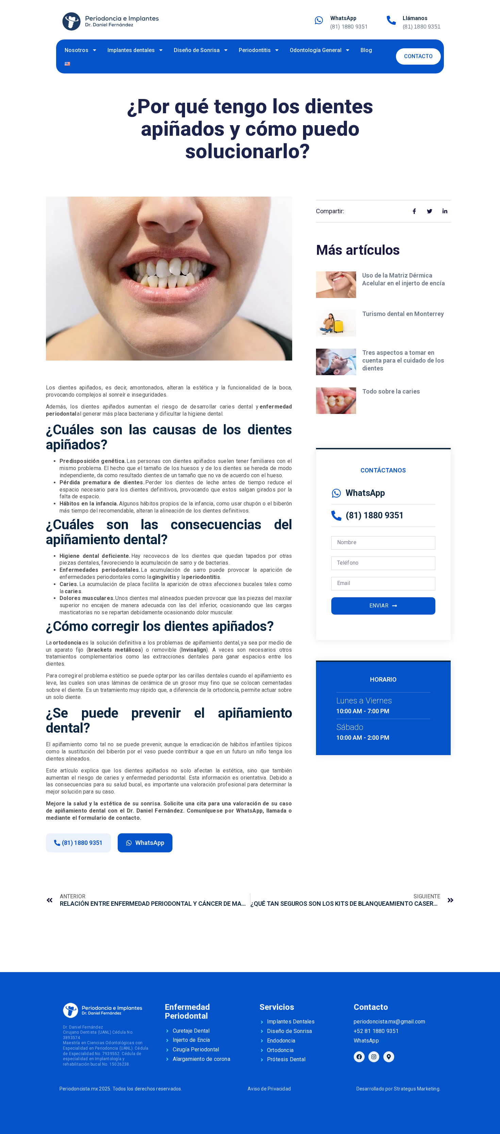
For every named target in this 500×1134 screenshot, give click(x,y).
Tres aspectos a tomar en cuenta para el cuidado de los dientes (403, 360)
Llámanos (415, 18)
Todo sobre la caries (391, 391)
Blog (366, 50)
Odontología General (315, 50)
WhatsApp (343, 18)
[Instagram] (373, 1056)
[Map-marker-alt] (388, 1056)
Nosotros (76, 50)
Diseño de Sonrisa (197, 50)
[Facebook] (359, 1056)
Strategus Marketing (416, 1088)
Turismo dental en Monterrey (403, 313)
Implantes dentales (131, 50)
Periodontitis (255, 50)
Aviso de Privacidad (269, 1088)
